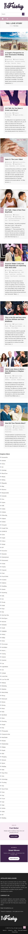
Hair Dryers (4, 618)
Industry (4, 653)
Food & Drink (5, 576)
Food (3, 573)
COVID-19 (4, 531)
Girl (3, 599)
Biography (4, 483)
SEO (3, 753)
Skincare (4, 760)
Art (2, 467)
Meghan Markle (21, 379)
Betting (3, 479)
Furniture (4, 579)
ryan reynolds (14, 276)
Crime (3, 534)
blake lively (17, 272)
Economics (4, 550)
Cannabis (4, 496)
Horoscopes (5, 644)
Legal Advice (5, 666)
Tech (3, 776)
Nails (3, 711)
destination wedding (20, 61)
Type (3, 801)
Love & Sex (22, 162)
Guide (3, 605)
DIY (3, 547)
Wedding (22, 59)
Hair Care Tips (5, 615)
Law (3, 663)
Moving (3, 705)
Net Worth (4, 715)
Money (3, 695)
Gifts (3, 595)
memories (13, 63)
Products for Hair (6, 734)
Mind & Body (5, 692)
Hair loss (4, 621)
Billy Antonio (9, 59)
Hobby (3, 637)
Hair (3, 611)
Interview (4, 660)
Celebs (20, 270)
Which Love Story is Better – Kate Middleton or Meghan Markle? (15, 371)
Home (3, 640)
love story (7, 63)
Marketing (4, 686)
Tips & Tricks (5, 789)
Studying (4, 766)
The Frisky (8, 113)
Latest (15, 930)
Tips (3, 785)
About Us (4, 930)
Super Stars (5, 772)
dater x (20, 164)
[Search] (23, 14)
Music (3, 708)
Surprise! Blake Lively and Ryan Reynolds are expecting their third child (15, 265)
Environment (5, 560)
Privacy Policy (15, 932)
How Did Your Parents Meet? (15, 423)
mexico (19, 63)
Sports (3, 763)
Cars (3, 499)
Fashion (4, 566)
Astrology (4, 470)
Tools (3, 792)
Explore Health (14, 836)
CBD (3, 505)
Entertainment (5, 557)
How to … (4, 650)
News (6, 272)
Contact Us (10, 930)
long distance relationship (14, 218)
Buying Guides (5, 492)
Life (24, 326)
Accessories (5, 457)
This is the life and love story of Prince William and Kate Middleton (15, 319)
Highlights (4, 631)
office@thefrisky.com (8, 908)
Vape (3, 805)
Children (4, 512)
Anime (3, 463)
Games (3, 589)
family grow (12, 274)
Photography (5, 731)
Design (3, 544)
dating (6, 166)
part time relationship (14, 220)
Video (3, 811)
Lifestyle (4, 673)
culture (12, 61)
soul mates (7, 116)
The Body (4, 782)
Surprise (7, 278)
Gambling (4, 586)
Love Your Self (5, 679)
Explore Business (14, 858)
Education (4, 554)
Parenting (22, 426)
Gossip (3, 602)
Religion (4, 747)
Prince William (14, 328)
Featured (4, 570)
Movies (3, 702)
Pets (3, 727)
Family (3, 563)
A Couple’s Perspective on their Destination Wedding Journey (14, 54)
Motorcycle (4, 698)
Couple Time (5, 528)
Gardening (4, 592)
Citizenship (4, 515)
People (3, 724)
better (16, 377)
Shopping (4, 756)
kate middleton (18, 326)
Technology (4, 779)
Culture (3, 541)
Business (4, 489)
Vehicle (3, 808)
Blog (3, 486)
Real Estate (4, 737)
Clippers (4, 518)
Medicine (4, 689)
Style (3, 769)
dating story (12, 166)
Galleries (4, 583)
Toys (3, 795)
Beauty (3, 476)
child (22, 272)
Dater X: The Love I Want (14, 159)
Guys (3, 608)
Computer (4, 525)
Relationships (8, 115)
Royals (6, 326)
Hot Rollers (4, 647)
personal (7, 276)
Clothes (4, 521)
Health (3, 628)
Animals (4, 460)
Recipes (4, 740)
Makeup (4, 682)
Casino (3, 502)
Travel (3, 798)
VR (2, 814)
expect (6, 274)
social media (22, 276)
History (3, 634)
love (17, 166)
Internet (4, 657)
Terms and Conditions (22, 930)
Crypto (3, 537)
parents (21, 429)
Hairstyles (4, 624)
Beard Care (4, 473)
